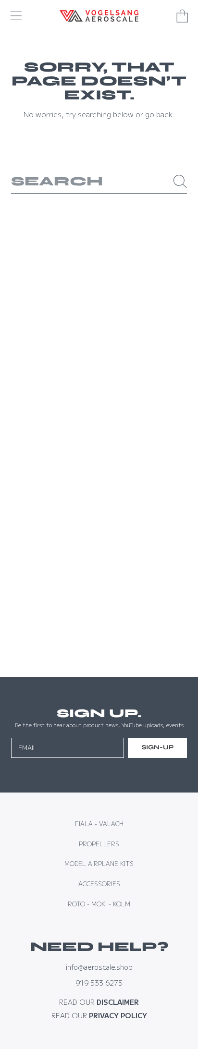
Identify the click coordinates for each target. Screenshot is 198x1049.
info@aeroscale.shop (99, 967)
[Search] (180, 181)
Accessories (99, 883)
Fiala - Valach (99, 823)
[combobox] (99, 182)
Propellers (99, 844)
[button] (16, 16)
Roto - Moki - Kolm (99, 904)
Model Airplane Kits (99, 863)
